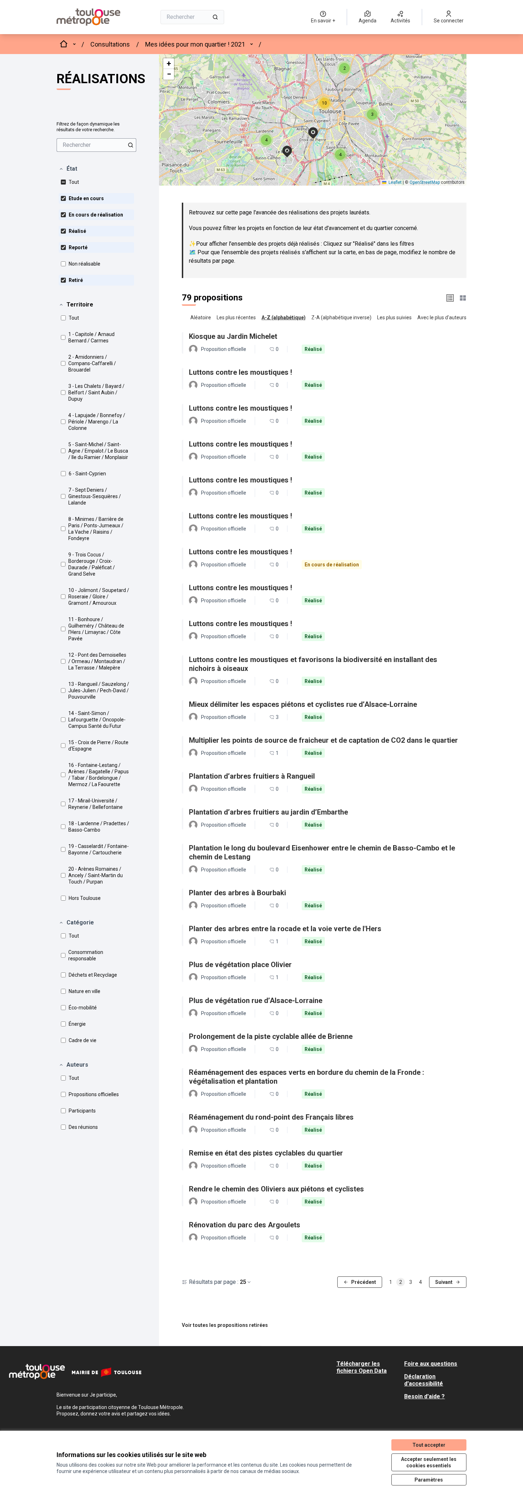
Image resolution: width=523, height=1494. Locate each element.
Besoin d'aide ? (424, 1396)
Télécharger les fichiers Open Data (362, 1367)
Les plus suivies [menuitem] (394, 317)
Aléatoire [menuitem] (200, 317)
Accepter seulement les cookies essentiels (428, 1462)
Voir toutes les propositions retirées (225, 1325)
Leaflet (394, 182)
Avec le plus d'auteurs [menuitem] (441, 317)
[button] (68, 169)
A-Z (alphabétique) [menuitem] (284, 317)
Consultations (110, 44)
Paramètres (428, 1480)
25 (243, 1282)
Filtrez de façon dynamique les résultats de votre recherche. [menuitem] (88, 126)
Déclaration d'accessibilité (423, 1380)
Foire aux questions (430, 1363)
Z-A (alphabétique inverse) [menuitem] (341, 317)
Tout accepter (428, 1445)
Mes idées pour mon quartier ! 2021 (195, 44)
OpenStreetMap (425, 182)
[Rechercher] (215, 17)
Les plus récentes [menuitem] (236, 317)
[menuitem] (96, 145)
